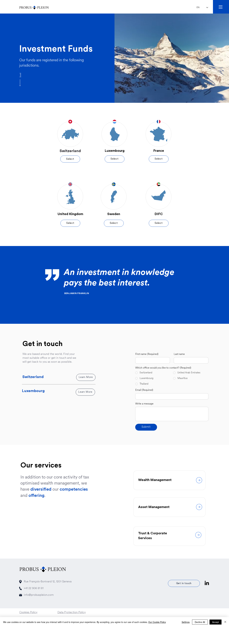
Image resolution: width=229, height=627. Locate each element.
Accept (215, 622)
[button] (220, 7)
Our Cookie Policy (157, 622)
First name (146, 354)
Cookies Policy (28, 612)
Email (144, 390)
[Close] (225, 622)
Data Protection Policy (71, 612)
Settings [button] (186, 622)
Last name (179, 354)
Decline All (200, 622)
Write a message (144, 404)
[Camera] (199, 480)
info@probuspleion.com (39, 595)
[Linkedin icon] (207, 583)
